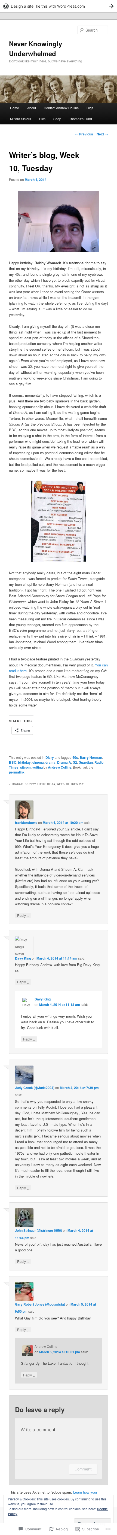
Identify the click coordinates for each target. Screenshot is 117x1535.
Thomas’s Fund (80, 118)
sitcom (25, 767)
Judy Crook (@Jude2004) (34, 1087)
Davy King (23, 958)
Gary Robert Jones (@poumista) (40, 1304)
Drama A (64, 762)
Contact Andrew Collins (61, 107)
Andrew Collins (59, 767)
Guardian (86, 762)
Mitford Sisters (20, 118)
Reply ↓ (23, 915)
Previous (84, 134)
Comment (83, 1469)
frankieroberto (26, 822)
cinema (38, 762)
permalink (16, 772)
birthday (24, 762)
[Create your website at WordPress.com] (58, 6)
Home (14, 107)
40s (75, 757)
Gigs (90, 107)
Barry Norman (91, 757)
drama (50, 762)
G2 (75, 762)
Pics (42, 118)
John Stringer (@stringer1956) (38, 1230)
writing (37, 767)
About (31, 107)
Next (102, 134)
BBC (12, 762)
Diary (49, 757)
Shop (57, 118)
